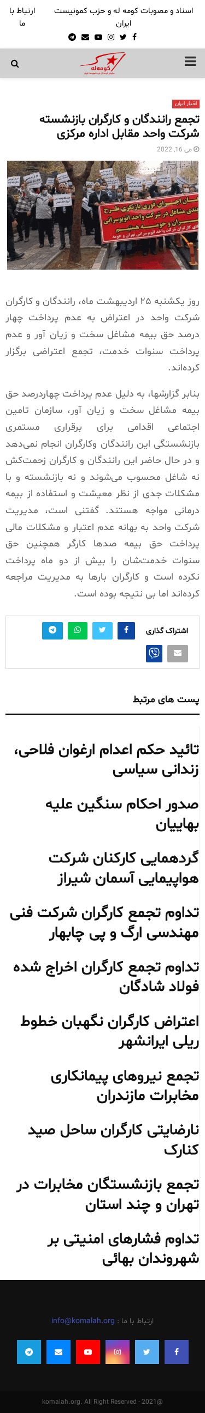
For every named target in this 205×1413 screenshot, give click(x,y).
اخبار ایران (186, 103)
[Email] (58, 1352)
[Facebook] (177, 1352)
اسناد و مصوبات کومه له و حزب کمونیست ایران (123, 17)
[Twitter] (147, 1352)
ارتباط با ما (22, 17)
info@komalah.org (83, 1321)
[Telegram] (29, 1352)
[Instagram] (118, 1352)
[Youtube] (88, 1352)
